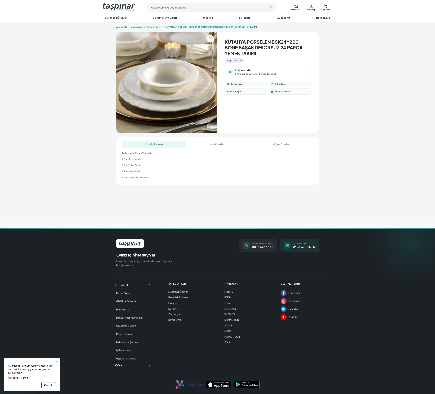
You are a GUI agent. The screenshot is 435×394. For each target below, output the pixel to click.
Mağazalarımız (124, 333)
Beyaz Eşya (323, 17)
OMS (227, 342)
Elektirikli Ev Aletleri (165, 17)
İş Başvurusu (123, 350)
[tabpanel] (217, 164)
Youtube (293, 316)
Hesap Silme (123, 293)
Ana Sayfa (121, 27)
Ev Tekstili (245, 17)
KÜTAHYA (229, 314)
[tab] (154, 144)
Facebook (294, 292)
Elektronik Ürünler (116, 17)
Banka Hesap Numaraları (129, 317)
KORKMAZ (230, 308)
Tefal (227, 302)
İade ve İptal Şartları (127, 342)
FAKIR (227, 297)
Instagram (294, 300)
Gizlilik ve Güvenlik (126, 301)
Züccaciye (283, 17)
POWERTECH (232, 336)
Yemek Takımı (153, 27)
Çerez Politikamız (126, 325)
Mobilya (208, 17)
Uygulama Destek (126, 358)
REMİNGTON (231, 319)
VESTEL (228, 331)
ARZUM (228, 325)
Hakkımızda (122, 309)
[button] (133, 285)
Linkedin (293, 308)
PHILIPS (228, 291)
